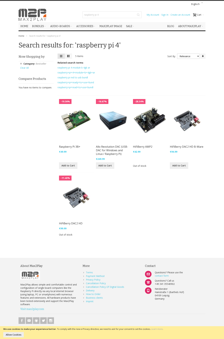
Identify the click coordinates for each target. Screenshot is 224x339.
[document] (112, 332)
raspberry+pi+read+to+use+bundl (75, 87)
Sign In (164, 14)
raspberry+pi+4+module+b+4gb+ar (76, 72)
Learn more (157, 329)
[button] (197, 4)
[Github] (36, 320)
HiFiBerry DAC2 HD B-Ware (186, 146)
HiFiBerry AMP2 (142, 146)
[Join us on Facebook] (22, 320)
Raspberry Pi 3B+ (69, 146)
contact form (162, 275)
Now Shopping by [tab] (32, 56)
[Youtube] (29, 320)
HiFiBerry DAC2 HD (70, 223)
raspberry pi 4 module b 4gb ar (74, 67)
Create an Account (180, 14)
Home (22, 35)
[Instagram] (50, 320)
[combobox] (112, 14)
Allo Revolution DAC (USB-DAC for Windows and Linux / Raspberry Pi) (112, 150)
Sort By (171, 56)
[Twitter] (43, 320)
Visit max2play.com (32, 309)
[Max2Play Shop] (32, 15)
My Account (153, 14)
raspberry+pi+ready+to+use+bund (76, 82)
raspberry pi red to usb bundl (73, 77)
